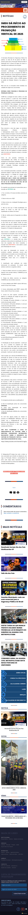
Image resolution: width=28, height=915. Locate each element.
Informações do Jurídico (17, 860)
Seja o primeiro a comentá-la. (11, 513)
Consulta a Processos (6, 860)
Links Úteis (20, 854)
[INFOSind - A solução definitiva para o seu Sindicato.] (24, 913)
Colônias (3, 844)
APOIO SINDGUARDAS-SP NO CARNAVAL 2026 (14, 789)
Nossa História (4, 839)
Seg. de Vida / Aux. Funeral (7, 846)
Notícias (3, 852)
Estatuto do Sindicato (18, 839)
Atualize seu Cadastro (6, 867)
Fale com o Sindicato (5, 865)
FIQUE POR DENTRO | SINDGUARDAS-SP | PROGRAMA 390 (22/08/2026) (14, 817)
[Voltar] (25, 17)
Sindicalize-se (14, 865)
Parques (13, 844)
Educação (8, 844)
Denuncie (14, 867)
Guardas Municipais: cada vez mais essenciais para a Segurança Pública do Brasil (13, 599)
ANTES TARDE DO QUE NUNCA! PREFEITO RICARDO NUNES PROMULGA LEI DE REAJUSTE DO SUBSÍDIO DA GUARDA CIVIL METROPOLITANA (13, 629)
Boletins (7, 852)
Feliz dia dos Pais (7, 573)
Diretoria (11, 839)
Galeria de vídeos (13, 854)
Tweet (14, 487)
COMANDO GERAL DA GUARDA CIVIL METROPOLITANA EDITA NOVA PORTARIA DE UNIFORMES (13, 661)
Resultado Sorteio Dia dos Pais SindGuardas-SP (13, 548)
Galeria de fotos (4, 854)
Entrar (24, 1)
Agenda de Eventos (14, 852)
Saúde (17, 844)
